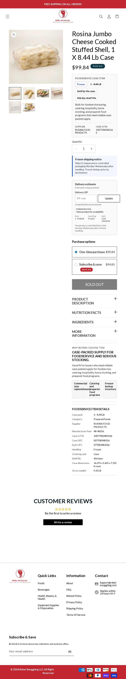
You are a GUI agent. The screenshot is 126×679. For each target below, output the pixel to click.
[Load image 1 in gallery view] (15, 93)
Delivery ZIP (81, 192)
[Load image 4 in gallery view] (57, 93)
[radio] (76, 252)
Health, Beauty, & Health (47, 597)
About (69, 583)
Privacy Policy (74, 602)
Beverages (44, 589)
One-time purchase (92, 252)
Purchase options (83, 241)
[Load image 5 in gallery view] (15, 107)
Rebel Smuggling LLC (31, 669)
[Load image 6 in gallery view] (29, 107)
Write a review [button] (63, 522)
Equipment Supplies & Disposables (48, 607)
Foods (41, 583)
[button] (7, 16)
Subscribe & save (90, 267)
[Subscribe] (70, 652)
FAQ (68, 589)
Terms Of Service (75, 614)
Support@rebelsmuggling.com (108, 583)
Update (109, 198)
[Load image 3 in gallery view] (43, 93)
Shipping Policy (74, 608)
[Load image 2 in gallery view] (29, 93)
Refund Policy (74, 595)
